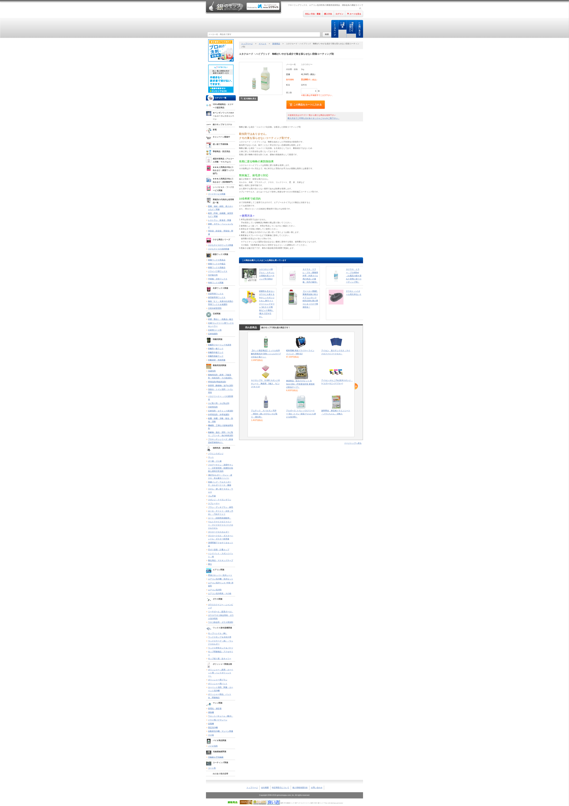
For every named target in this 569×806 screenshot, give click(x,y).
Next (356, 386)
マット (211, 457)
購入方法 (328, 14)
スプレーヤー (214, 503)
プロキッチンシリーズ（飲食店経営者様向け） (220, 441)
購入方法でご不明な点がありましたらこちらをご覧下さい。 (314, 118)
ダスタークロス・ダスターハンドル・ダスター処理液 (220, 537)
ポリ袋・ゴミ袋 (215, 461)
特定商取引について (280, 787)
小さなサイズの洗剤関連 (218, 249)
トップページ (335, 30)
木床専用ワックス (215, 294)
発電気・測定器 (215, 708)
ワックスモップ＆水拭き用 (219, 637)
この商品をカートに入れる (307, 104)
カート (355, 14)
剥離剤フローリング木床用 (219, 345)
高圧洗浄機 (213, 727)
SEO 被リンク (319, 803)
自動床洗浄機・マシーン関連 (220, 731)
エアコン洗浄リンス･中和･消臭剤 (220, 584)
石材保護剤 (213, 334)
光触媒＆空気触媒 (215, 757)
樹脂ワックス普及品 (216, 260)
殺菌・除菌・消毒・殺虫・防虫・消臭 (220, 420)
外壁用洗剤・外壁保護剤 (218, 414)
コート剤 (212, 768)
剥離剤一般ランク (215, 348)
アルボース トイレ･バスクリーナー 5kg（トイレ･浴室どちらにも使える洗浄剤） (301, 413)
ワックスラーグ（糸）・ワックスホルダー (220, 642)
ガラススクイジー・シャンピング (220, 606)
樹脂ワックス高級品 (216, 267)
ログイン (339, 14)
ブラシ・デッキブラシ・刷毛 (220, 507)
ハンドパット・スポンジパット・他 (220, 555)
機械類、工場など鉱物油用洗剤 (220, 427)
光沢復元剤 (213, 275)
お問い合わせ (360, 30)
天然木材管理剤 (215, 308)
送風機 (211, 724)
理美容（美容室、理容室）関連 (220, 232)
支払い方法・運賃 (313, 14)
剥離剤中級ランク (215, 352)
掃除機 (211, 712)
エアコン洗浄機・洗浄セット (220, 579)
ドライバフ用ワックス (217, 271)
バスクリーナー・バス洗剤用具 (220, 398)
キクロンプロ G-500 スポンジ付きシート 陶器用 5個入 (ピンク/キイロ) (265, 383)
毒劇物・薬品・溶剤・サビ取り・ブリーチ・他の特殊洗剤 (220, 434)
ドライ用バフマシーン (217, 720)
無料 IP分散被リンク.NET (289, 803)
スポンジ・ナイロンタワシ (219, 500)
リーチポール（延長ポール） (220, 611)
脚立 (210, 564)
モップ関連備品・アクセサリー (220, 653)
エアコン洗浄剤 (215, 590)
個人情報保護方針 (300, 787)
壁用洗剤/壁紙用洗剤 (217, 382)
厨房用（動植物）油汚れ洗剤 (220, 385)
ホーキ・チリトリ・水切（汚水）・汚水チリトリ (220, 512)
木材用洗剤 (213, 407)
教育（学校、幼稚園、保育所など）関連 (220, 215)
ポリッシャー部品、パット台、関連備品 (219, 696)
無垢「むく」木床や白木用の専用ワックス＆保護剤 (220, 303)
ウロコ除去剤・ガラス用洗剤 (220, 622)
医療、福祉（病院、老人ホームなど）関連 (220, 208)
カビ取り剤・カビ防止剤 (218, 403)
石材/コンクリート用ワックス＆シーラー (221, 324)
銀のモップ (225, 6)
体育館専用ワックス (216, 297)
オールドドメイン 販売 (306, 803)
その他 (211, 735)
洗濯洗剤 (212, 371)
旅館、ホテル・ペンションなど (220, 225)
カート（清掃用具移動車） (219, 518)
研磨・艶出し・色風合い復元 (220, 319)
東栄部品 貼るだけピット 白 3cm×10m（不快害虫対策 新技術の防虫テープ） (300, 384)
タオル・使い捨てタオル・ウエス (220, 490)
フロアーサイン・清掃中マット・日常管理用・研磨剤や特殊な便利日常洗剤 (220, 468)
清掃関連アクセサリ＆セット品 (220, 544)
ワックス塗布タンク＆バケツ (220, 648)
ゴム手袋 (212, 496)
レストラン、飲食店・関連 (219, 220)
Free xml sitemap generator (333, 803)
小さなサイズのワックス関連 (220, 245)
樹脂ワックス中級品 (216, 264)
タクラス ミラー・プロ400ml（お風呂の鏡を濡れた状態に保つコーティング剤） (353, 275)
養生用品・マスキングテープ (220, 560)
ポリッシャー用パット (217, 684)
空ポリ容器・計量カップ (218, 550)
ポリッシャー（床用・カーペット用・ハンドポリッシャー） (220, 673)
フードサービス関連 (216, 194)
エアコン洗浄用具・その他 (219, 593)
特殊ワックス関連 (215, 283)
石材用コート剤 (215, 330)
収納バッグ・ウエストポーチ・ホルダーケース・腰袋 (219, 483)
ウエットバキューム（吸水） (220, 716)
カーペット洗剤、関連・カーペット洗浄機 (220, 689)
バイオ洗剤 (213, 746)
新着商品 (276, 44)
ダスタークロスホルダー (218, 532)
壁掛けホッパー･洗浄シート (220, 575)
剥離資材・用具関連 (216, 360)
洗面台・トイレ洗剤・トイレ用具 (220, 391)
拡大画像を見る (250, 99)
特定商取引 (351, 27)
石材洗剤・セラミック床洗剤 (220, 411)
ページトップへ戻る (353, 443)
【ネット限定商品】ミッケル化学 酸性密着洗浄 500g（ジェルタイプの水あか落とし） (266, 353)
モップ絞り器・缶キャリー (219, 658)
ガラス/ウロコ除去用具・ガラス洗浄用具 (221, 617)
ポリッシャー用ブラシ (217, 680)
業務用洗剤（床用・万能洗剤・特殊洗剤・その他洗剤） (220, 376)
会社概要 (343, 25)
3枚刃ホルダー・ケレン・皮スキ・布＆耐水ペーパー (220, 476)
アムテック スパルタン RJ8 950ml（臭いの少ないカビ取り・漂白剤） (264, 413)
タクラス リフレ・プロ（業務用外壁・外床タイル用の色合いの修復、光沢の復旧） (310, 275)
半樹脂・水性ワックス (217, 279)
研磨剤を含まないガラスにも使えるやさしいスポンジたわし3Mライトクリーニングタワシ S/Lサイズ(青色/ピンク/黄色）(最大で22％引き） (266, 304)
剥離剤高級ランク (215, 356)
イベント (262, 44)
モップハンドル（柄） (217, 633)
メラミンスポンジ (215, 453)
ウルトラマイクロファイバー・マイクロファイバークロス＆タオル (220, 525)
